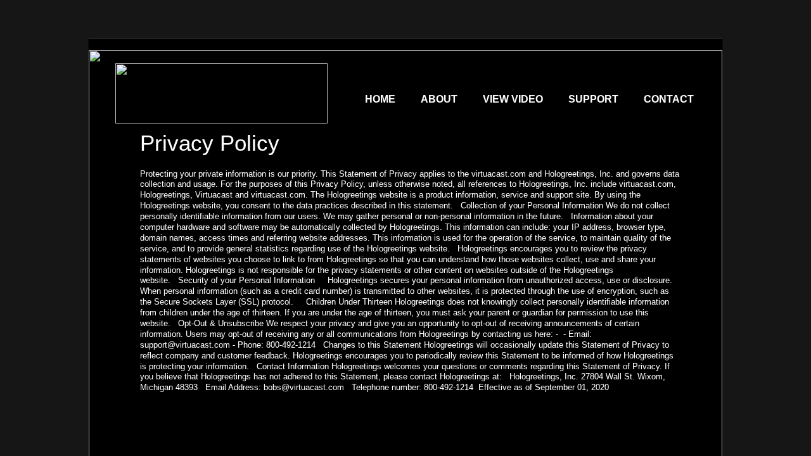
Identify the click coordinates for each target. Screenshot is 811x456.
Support (593, 99)
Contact (669, 99)
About (439, 99)
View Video (513, 99)
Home (380, 99)
